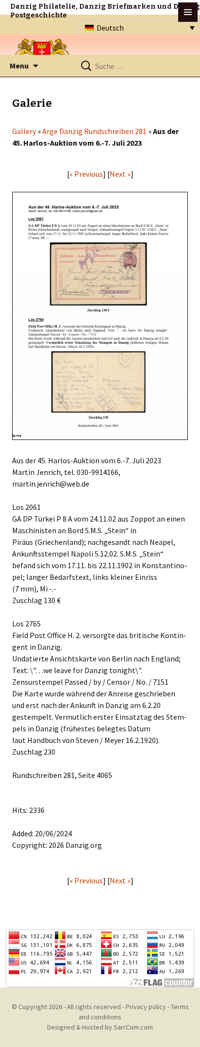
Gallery (24, 131)
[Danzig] (42, 54)
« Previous (86, 174)
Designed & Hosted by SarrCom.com (100, 1027)
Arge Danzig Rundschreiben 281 (94, 131)
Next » (120, 174)
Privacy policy (146, 1006)
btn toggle (188, 12)
